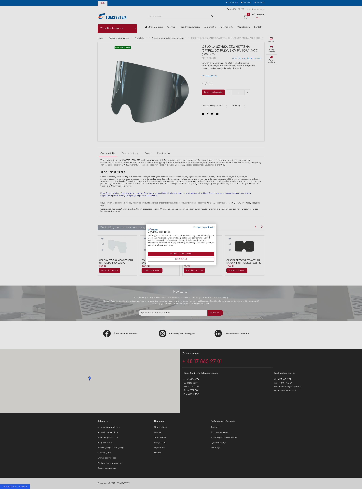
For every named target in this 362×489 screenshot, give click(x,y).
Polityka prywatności (203, 227)
